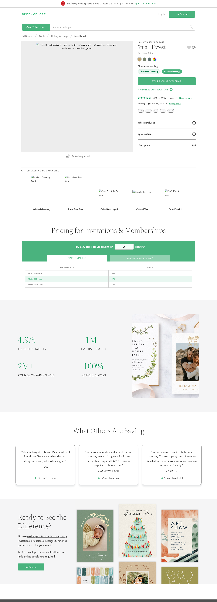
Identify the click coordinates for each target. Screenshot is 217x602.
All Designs (27, 35)
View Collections (35, 27)
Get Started (182, 14)
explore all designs (44, 540)
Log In (161, 14)
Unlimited (140, 258)
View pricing (174, 103)
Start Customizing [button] (167, 81)
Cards (42, 35)
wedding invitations (38, 536)
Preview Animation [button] (153, 89)
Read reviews (185, 97)
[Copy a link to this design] (194, 47)
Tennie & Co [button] (147, 53)
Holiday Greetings (59, 35)
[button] (189, 47)
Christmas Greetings (149, 71)
